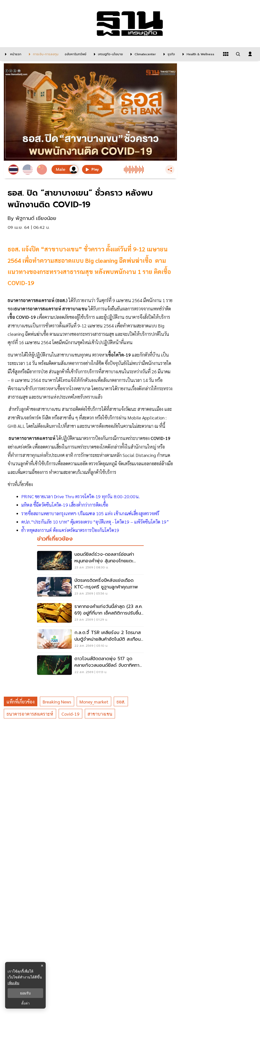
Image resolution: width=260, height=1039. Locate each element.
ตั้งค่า (25, 1003)
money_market (93, 701)
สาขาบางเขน (100, 714)
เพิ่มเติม (13, 982)
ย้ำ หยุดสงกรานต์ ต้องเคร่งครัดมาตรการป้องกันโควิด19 (70, 530)
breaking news (57, 701)
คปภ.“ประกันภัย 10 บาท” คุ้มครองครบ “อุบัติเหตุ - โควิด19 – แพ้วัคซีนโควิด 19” (95, 522)
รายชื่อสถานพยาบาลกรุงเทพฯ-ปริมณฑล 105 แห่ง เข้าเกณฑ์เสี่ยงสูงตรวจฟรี (90, 513)
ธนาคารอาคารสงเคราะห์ (30, 714)
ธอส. (121, 701)
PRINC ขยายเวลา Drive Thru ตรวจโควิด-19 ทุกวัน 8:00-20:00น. (80, 496)
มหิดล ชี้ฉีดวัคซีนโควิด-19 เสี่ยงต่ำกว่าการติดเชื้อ (64, 505)
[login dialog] (250, 54)
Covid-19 (70, 714)
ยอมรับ (25, 993)
